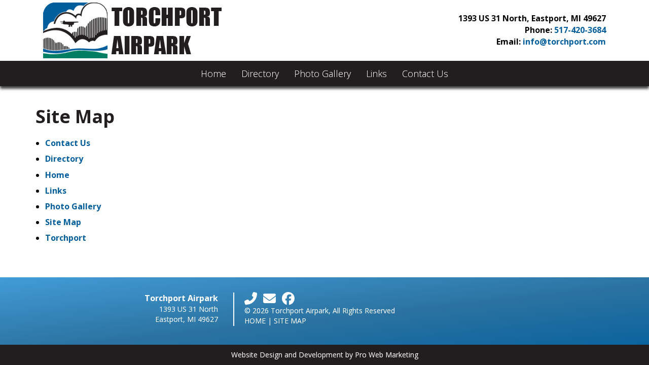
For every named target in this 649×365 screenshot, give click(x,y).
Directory (260, 73)
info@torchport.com (564, 41)
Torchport (65, 237)
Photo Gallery (322, 73)
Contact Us (425, 73)
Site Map (63, 222)
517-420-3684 (580, 29)
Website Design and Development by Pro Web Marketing (324, 354)
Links (376, 73)
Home (213, 73)
